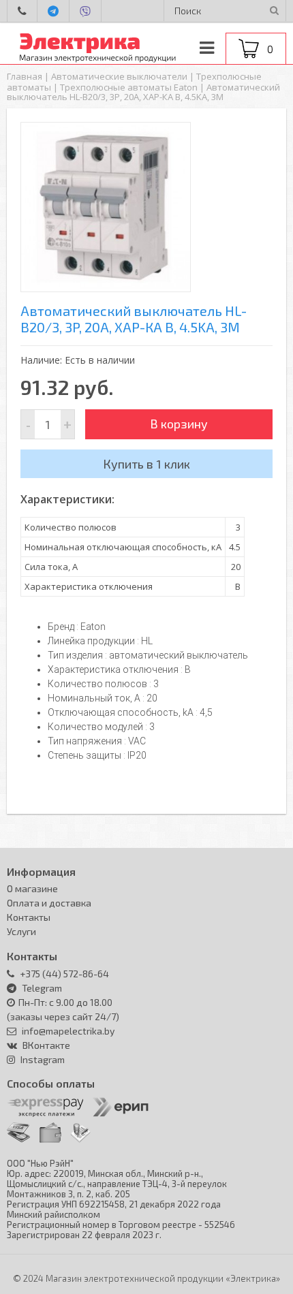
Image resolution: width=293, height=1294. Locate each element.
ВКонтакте (46, 1045)
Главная (24, 76)
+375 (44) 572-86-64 (63, 973)
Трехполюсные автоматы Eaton (129, 87)
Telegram (42, 988)
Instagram (42, 1059)
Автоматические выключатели (119, 76)
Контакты (28, 917)
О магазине (32, 888)
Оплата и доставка (49, 903)
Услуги (21, 931)
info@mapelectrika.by (67, 1031)
